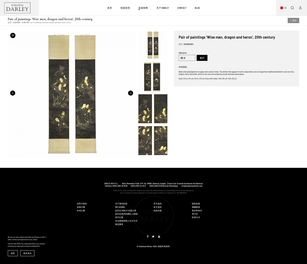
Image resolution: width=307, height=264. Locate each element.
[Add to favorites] (12, 35)
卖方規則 (158, 207)
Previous (12, 93)
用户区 (195, 214)
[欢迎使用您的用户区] (300, 7)
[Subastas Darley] (19, 8)
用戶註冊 (119, 217)
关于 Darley (162, 7)
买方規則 (158, 203)
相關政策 (196, 207)
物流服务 (119, 224)
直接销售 (143, 7)
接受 (13, 253)
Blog (197, 7)
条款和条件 (197, 210)
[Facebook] (147, 236)
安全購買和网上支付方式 (126, 221)
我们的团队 (120, 207)
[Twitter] (153, 236)
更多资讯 (27, 253)
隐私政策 (196, 203)
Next (130, 93)
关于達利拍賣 (121, 203)
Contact (181, 7)
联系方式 (196, 217)
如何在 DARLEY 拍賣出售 (125, 210)
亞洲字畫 (25, 22)
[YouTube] (159, 236)
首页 (109, 7)
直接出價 (81, 207)
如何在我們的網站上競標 (126, 214)
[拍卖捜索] (292, 7)
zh (285, 7)
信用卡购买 (82, 203)
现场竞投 (125, 7)
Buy (202, 58)
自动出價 (81, 210)
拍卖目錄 (158, 210)
